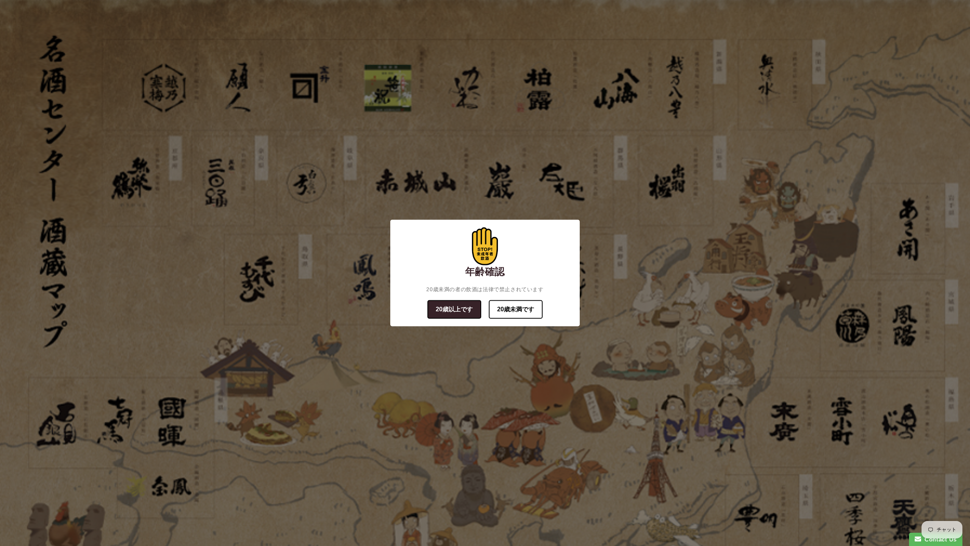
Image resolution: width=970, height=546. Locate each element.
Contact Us (939, 539)
